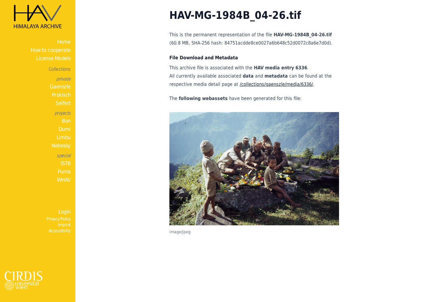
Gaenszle (60, 86)
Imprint (64, 224)
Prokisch (61, 95)
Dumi (65, 129)
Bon (66, 121)
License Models (53, 58)
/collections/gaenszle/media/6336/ (276, 84)
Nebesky (61, 145)
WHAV (64, 180)
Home (64, 42)
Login (64, 212)
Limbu (64, 137)
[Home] (38, 16)
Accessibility (60, 230)
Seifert (63, 103)
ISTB (66, 163)
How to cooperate (51, 50)
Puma (64, 171)
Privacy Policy (59, 218)
